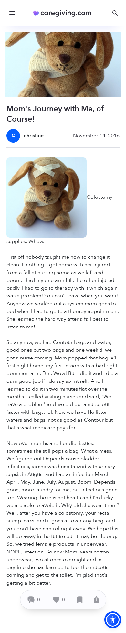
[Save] (80, 599)
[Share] (96, 599)
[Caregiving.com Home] (64, 13)
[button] (113, 620)
